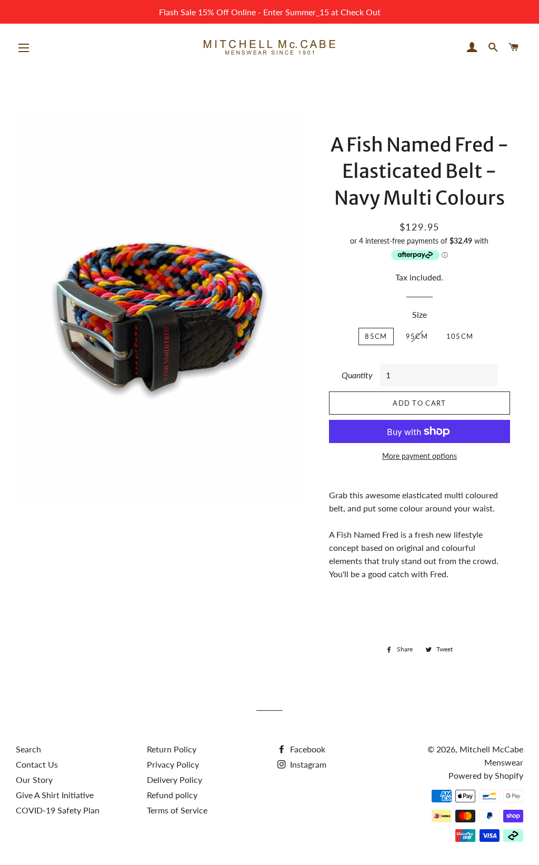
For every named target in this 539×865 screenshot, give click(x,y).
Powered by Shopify (485, 775)
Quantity (357, 375)
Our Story (34, 779)
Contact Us (37, 764)
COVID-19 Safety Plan (57, 810)
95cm (417, 336)
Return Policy (171, 749)
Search (28, 749)
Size (419, 314)
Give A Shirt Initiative (55, 795)
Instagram (307, 764)
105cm (460, 336)
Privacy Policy (173, 764)
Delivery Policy (174, 779)
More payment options (419, 455)
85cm (376, 336)
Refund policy (172, 795)
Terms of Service (177, 810)
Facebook (306, 749)
